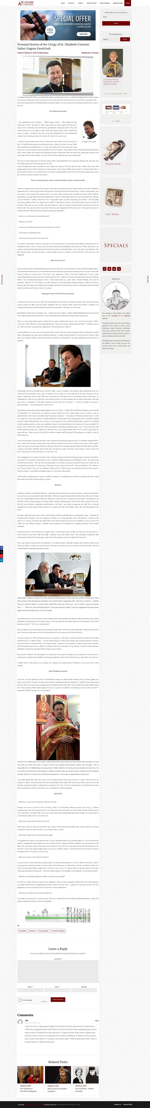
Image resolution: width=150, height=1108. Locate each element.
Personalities (22, 931)
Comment (58, 959)
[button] (113, 121)
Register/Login (118, 3)
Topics (80, 3)
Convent (70, 3)
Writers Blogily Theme (72, 1105)
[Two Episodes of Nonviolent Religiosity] (30, 1074)
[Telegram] (119, 268)
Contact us (117, 1104)
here (107, 341)
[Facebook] (109, 268)
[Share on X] (1, 552)
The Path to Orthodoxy (58, 931)
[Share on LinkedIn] (1, 560)
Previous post (2, 279)
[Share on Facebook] (1, 548)
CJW (26, 1020)
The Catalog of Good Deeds (33, 1105)
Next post (148, 279)
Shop (127, 3)
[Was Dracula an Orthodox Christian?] (58, 1074)
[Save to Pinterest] (1, 556)
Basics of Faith (92, 3)
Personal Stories (43, 931)
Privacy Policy (127, 1104)
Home (63, 3)
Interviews (32, 931)
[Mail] (114, 268)
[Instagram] (104, 268)
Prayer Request (105, 3)
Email (57, 987)
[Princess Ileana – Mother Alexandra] (86, 1074)
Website (84, 987)
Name (30, 987)
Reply (97, 1021)
